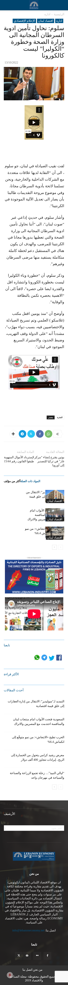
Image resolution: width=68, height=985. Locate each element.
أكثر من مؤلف (12, 481)
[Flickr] (37, 956)
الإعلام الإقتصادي (24, 20)
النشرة (60, 417)
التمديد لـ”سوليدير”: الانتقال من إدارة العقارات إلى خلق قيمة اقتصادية (45, 496)
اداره (47, 14)
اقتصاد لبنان (45, 20)
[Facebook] (40, 434)
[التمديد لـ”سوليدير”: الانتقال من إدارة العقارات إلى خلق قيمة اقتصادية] (54, 496)
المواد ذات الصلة (30, 481)
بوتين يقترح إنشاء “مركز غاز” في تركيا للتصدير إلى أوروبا (49, 461)
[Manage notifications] (10, 975)
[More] (14, 434)
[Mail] (27, 956)
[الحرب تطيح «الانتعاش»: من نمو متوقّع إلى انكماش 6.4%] (54, 533)
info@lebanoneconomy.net (28, 930)
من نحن (37, 969)
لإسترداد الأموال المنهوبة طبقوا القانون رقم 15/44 (19, 459)
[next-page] (54, 547)
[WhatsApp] (48, 434)
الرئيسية (59, 14)
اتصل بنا (27, 969)
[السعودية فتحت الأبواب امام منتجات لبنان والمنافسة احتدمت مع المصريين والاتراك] (54, 514)
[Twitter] (31, 434)
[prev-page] (60, 547)
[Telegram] (22, 434)
